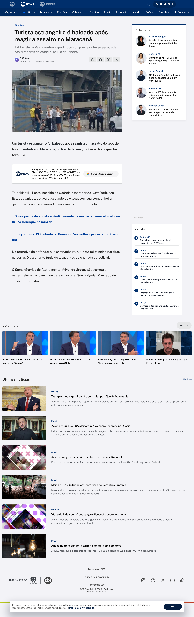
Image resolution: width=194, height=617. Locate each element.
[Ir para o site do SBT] (48, 580)
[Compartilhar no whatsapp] (92, 59)
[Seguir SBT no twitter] (162, 580)
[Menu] (181, 4)
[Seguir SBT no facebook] (153, 580)
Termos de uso (96, 584)
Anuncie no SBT (96, 569)
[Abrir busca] (148, 4)
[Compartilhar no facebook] (100, 59)
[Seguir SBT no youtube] (172, 580)
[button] (25, 352)
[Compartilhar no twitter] (108, 59)
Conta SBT (166, 4)
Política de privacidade (96, 577)
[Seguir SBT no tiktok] (182, 580)
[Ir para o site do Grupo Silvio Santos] (25, 580)
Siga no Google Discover (103, 174)
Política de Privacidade (81, 608)
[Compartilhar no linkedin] (116, 59)
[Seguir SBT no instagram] (143, 580)
